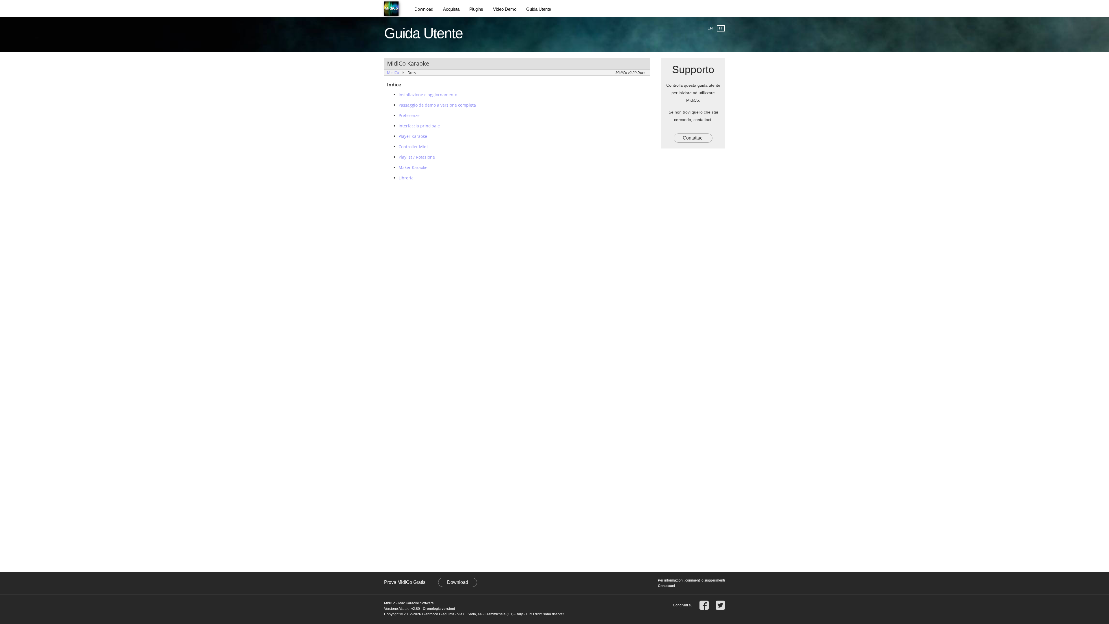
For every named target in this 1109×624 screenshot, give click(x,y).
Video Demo (504, 9)
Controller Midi (413, 146)
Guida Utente (538, 9)
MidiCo (393, 72)
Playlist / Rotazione (417, 157)
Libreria (406, 178)
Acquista (451, 9)
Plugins (476, 9)
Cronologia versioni (439, 609)
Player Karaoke (413, 136)
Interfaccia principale (419, 126)
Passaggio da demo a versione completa (437, 105)
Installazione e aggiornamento (428, 94)
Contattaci (693, 137)
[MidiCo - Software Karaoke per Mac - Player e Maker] (392, 8)
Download (423, 9)
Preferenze (409, 115)
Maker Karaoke (413, 167)
